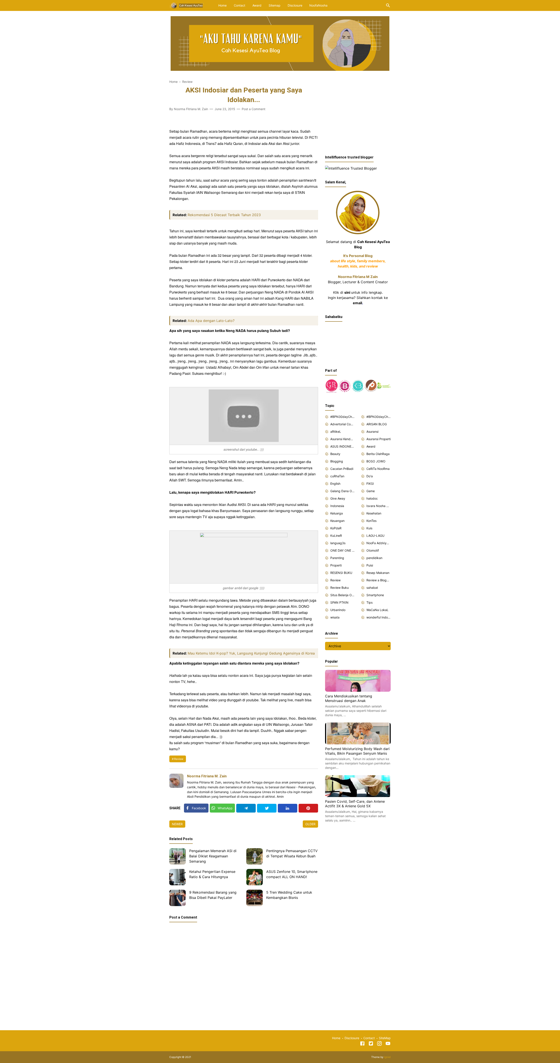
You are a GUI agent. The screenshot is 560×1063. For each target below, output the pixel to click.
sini (347, 292)
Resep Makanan (377, 573)
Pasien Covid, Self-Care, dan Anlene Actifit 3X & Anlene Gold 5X (355, 803)
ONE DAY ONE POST (342, 550)
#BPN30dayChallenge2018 (342, 417)
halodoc (372, 498)
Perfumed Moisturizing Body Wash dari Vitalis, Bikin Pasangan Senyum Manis (357, 751)
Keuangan (337, 521)
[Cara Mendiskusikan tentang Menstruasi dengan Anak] (358, 690)
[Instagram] (379, 1044)
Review (178, 759)
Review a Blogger (378, 580)
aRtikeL (335, 431)
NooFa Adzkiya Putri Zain (378, 543)
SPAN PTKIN (339, 602)
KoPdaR (335, 528)
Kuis (369, 528)
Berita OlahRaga (378, 454)
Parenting (337, 558)
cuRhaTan (337, 476)
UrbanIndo (337, 610)
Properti (336, 565)
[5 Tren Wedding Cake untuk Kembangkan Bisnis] (254, 898)
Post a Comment (253, 109)
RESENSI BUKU (341, 573)
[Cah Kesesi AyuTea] (187, 5)
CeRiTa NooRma (378, 469)
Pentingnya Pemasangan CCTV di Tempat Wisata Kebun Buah (292, 853)
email (357, 303)
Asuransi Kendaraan (342, 439)
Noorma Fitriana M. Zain (207, 776)
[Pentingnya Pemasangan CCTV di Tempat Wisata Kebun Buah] (254, 856)
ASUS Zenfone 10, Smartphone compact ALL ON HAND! (291, 874)
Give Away (337, 498)
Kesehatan (373, 513)
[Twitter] (266, 808)
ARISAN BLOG (376, 424)
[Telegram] (246, 808)
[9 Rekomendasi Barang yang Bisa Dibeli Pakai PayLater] (177, 898)
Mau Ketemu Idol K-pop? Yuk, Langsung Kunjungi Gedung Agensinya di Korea (251, 653)
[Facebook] (362, 1044)
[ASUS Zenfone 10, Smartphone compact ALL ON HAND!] (254, 877)
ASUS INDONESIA (342, 446)
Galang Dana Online (342, 491)
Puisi (369, 565)
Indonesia (337, 506)
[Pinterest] (308, 808)
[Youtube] (388, 1044)
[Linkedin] (287, 808)
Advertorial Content (342, 424)
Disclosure (295, 5)
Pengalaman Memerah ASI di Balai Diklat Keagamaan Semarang (212, 856)
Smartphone (375, 595)
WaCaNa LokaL (377, 610)
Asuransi (372, 431)
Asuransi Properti (378, 439)
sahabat (372, 587)
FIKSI (370, 483)
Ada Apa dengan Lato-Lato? (211, 320)
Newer (177, 824)
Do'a (369, 476)
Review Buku (339, 587)
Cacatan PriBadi (341, 469)
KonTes (371, 521)
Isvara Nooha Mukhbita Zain (378, 506)
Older (310, 824)
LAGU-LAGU (375, 535)
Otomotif (372, 550)
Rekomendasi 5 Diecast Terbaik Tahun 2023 (224, 215)
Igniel (387, 1057)
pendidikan (374, 558)
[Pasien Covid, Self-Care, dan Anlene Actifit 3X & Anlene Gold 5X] (358, 796)
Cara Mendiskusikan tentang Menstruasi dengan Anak (348, 698)
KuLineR (336, 535)
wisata (335, 617)
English (335, 483)
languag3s (337, 543)
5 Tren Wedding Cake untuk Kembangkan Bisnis (289, 895)
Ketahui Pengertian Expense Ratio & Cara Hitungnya (212, 874)
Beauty (335, 454)
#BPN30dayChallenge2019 (378, 417)
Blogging (336, 461)
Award (256, 5)
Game (370, 491)
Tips (369, 602)
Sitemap (274, 5)
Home (222, 5)
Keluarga (336, 513)
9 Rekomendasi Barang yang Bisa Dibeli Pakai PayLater (212, 895)
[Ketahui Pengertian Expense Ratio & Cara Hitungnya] (177, 877)
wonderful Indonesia (378, 617)
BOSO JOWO (375, 461)
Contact (239, 5)
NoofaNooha (318, 5)
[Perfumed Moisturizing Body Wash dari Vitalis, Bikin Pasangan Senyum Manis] (358, 743)
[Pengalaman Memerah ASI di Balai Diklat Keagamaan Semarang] (177, 856)
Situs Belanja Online (342, 595)
